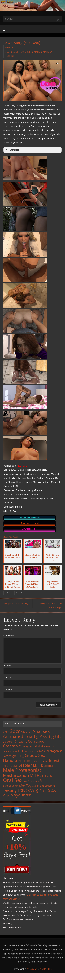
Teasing (10, 790)
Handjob (11, 760)
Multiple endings (46, 776)
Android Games (30, 51)
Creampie (12, 746)
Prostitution (33, 781)
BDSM (28, 737)
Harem (25, 761)
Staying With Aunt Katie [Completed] (49, 605)
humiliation (36, 761)
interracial (10, 765)
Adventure (26, 732)
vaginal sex (43, 789)
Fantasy (7, 751)
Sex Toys (26, 785)
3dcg (15, 731)
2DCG (6, 732)
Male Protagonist (22, 770)
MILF (34, 775)
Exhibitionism (43, 746)
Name (7, 665)
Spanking (38, 785)
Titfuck (23, 790)
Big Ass (39, 736)
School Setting (11, 785)
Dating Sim (26, 746)
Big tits (54, 736)
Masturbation (16, 775)
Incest (54, 760)
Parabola (31, 968)
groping (18, 755)
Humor (45, 761)
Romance (46, 780)
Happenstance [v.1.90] (15, 603)
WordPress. (46, 968)
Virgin (7, 795)
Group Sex (35, 755)
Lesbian (25, 765)
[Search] (57, 20)
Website (7, 689)
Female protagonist (49, 751)
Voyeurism (21, 795)
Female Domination (23, 751)
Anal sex (41, 731)
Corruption (37, 741)
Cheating (21, 741)
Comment (9, 635)
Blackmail (8, 741)
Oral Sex (13, 780)
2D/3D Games (12, 51)
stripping (50, 785)
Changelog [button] (14, 149)
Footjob (7, 756)
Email (7, 677)
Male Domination (45, 765)
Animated (13, 736)
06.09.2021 (11, 47)
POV (25, 781)
